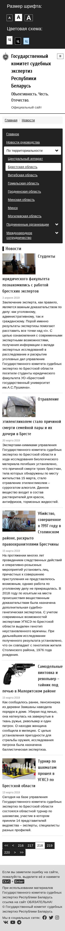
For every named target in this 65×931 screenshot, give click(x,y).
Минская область (21, 199)
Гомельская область (23, 183)
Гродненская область (24, 191)
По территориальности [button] (24, 150)
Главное (12, 134)
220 (7, 852)
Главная (11, 120)
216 (21, 845)
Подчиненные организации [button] (27, 224)
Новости (28, 120)
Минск (13, 208)
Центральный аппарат (25, 158)
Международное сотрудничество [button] (19, 235)
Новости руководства (23, 142)
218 (40, 845)
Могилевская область (24, 216)
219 (50, 845)
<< (6, 845)
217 (30, 845)
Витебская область (23, 175)
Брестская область (22, 167)
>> (22, 852)
